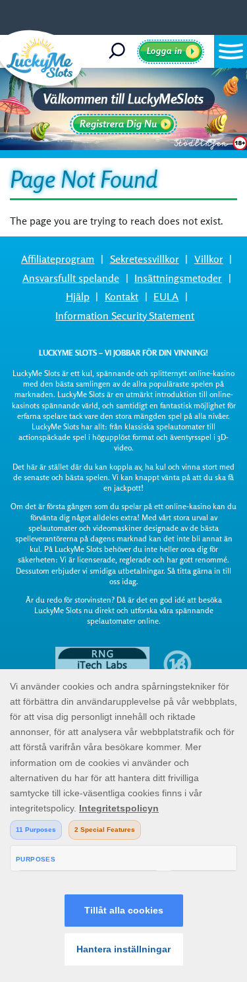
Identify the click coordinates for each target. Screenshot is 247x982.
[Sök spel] (121, 51)
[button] (230, 51)
